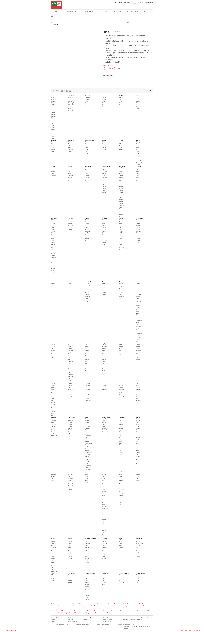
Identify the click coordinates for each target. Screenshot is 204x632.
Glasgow (121, 383)
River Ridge (139, 538)
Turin (86, 355)
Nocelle (138, 394)
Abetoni (53, 145)
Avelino (53, 558)
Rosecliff (87, 445)
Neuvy (86, 300)
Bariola (121, 169)
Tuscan (138, 471)
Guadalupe (70, 558)
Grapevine (87, 469)
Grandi (87, 103)
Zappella (121, 476)
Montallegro (105, 558)
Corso (120, 219)
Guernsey (53, 225)
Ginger (138, 328)
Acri (86, 348)
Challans (53, 227)
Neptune (87, 221)
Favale (120, 227)
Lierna (137, 108)
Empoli (104, 489)
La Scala (121, 140)
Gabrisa (138, 387)
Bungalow (87, 394)
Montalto (87, 238)
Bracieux (87, 301)
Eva (52, 110)
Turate (120, 173)
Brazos (137, 539)
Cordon (53, 286)
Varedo (121, 201)
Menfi (103, 244)
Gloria (137, 153)
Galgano (53, 248)
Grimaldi (70, 433)
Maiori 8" (104, 426)
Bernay (104, 190)
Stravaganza (139, 142)
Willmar (87, 558)
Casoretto (70, 175)
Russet (103, 504)
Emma (52, 234)
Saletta (120, 482)
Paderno (121, 238)
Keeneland (54, 343)
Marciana (70, 376)
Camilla (138, 223)
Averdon (87, 283)
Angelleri (53, 547)
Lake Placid (71, 95)
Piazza (120, 576)
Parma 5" (70, 480)
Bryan (86, 545)
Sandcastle (138, 294)
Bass (120, 294)
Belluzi (121, 244)
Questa (103, 391)
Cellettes (87, 294)
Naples (86, 476)
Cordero (53, 344)
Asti (52, 400)
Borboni (53, 552)
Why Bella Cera (71, 617)
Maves (86, 298)
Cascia (69, 346)
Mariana (53, 133)
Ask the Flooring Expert (109, 617)
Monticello (87, 450)
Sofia (52, 233)
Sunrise (70, 385)
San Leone (104, 554)
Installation (70, 619)
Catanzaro (138, 446)
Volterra (138, 480)
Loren (120, 422)
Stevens (53, 350)
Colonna (138, 354)
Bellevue (70, 428)
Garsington (88, 422)
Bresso (120, 240)
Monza (121, 218)
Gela (86, 171)
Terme (120, 221)
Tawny (137, 285)
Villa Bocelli (122, 166)
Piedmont (53, 424)
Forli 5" (70, 476)
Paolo (52, 264)
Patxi (120, 435)
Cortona (138, 482)
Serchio (121, 283)
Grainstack (70, 396)
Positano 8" (105, 422)
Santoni (87, 240)
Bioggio (70, 288)
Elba (69, 99)
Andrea (53, 231)
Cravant (104, 192)
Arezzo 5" (70, 472)
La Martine (88, 446)
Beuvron (104, 182)
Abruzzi (53, 391)
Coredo (104, 290)
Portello (70, 169)
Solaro (52, 567)
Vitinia (137, 458)
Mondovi (70, 350)
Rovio (69, 285)
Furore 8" (104, 424)
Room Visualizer (72, 12)
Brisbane (70, 180)
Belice (120, 539)
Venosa (70, 582)
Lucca (52, 147)
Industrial (138, 331)
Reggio (138, 578)
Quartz (103, 493)
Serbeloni (138, 103)
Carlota (53, 472)
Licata (86, 167)
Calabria (53, 426)
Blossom (70, 223)
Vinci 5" (70, 487)
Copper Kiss (139, 333)
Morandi (87, 95)
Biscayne (70, 229)
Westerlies (87, 461)
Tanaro (121, 288)
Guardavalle (71, 539)
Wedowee (53, 564)
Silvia (137, 158)
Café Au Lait (139, 301)
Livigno (53, 580)
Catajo (52, 167)
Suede (103, 500)
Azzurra (53, 549)
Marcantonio (54, 246)
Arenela (104, 227)
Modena (104, 140)
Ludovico (53, 259)
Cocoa (137, 335)
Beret (69, 394)
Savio (120, 474)
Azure (103, 525)
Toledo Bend (54, 435)
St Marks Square (140, 357)
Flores (86, 179)
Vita (103, 480)
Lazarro (70, 576)
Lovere (121, 352)
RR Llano (138, 551)
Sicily (86, 482)
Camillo (53, 255)
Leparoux (53, 355)
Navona (138, 352)
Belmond (53, 112)
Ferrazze (138, 431)
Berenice (53, 274)
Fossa (120, 504)
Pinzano (121, 171)
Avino (52, 97)
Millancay (87, 288)
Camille (70, 383)
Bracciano (53, 175)
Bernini (87, 218)
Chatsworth (88, 465)
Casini (137, 448)
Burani (120, 106)
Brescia (53, 409)
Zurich (87, 343)
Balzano (53, 575)
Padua (86, 344)
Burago (121, 236)
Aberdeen (121, 385)
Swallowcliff (88, 424)
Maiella (121, 424)
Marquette (70, 420)
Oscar (52, 119)
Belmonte (87, 578)
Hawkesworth (88, 452)
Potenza (104, 231)
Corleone (87, 586)
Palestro (104, 582)
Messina (87, 474)
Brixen (103, 286)
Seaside (87, 392)
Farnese (138, 359)
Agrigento (104, 538)
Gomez (53, 346)
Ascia (52, 396)
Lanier (52, 562)
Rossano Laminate (124, 573)
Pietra (52, 385)
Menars (87, 286)
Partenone (70, 541)
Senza (120, 216)
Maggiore (138, 396)
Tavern (138, 300)
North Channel (88, 391)
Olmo (137, 99)
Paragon (138, 221)
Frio (69, 545)
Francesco (53, 257)
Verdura (121, 545)
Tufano (121, 484)
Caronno (121, 177)
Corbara (121, 500)
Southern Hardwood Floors (82, 624)
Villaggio (138, 400)
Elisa (137, 167)
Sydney (70, 182)
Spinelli (121, 480)
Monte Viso (54, 382)
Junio (52, 261)
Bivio (120, 229)
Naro (86, 169)
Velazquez (53, 357)
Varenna (121, 346)
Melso (86, 575)
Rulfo (52, 134)
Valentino (53, 140)
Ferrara (138, 240)
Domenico (121, 489)
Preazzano (138, 392)
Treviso (53, 407)
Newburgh (121, 392)
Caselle (138, 426)
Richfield (87, 564)
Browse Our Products (194, 630)
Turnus (53, 545)
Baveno (87, 359)
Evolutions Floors (107, 621)
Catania (138, 454)
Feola (52, 554)
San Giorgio (71, 389)
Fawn (86, 227)
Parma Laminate (140, 573)
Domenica (104, 240)
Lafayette (70, 145)
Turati (103, 584)
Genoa (52, 389)
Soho (69, 147)
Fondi (52, 543)
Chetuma (87, 175)
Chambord (88, 281)
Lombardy (122, 343)
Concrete (138, 296)
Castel (103, 219)
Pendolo (121, 478)
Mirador (87, 177)
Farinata (104, 357)
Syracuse (87, 346)
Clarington (87, 543)
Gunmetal (138, 326)
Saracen (121, 428)
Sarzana (53, 143)
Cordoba (53, 471)
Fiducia (138, 169)
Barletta (70, 543)
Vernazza (104, 348)
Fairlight (87, 420)
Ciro (137, 233)
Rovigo (53, 404)
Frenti (69, 552)
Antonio (138, 149)
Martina (121, 97)
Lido (86, 352)
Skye (120, 391)
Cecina (86, 365)
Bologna (138, 420)
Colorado (138, 554)
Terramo (121, 145)
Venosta (121, 149)
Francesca (53, 236)
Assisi (86, 472)
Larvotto (70, 418)
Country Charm (123, 249)
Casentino (138, 472)
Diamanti (104, 471)
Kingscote (87, 431)
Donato (70, 179)
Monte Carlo (71, 417)
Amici (120, 491)
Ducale (138, 580)
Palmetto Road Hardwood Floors (126, 624)
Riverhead (104, 101)
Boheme (104, 385)
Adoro (103, 383)
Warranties (139, 619)
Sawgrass (70, 218)
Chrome (138, 292)
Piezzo (103, 528)
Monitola (121, 234)
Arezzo (138, 418)
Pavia (86, 372)
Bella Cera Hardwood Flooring (58, 617)
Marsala (138, 445)
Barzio (103, 283)
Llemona (70, 554)
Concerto (138, 155)
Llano (69, 547)
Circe (52, 556)
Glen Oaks (87, 385)
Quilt (86, 552)
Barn (137, 288)
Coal (137, 341)
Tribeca (70, 143)
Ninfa (103, 223)
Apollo (87, 225)
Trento (137, 450)
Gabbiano (53, 219)
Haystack (104, 510)
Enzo (86, 149)
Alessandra (53, 266)
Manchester (88, 539)
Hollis (86, 387)
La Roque (104, 171)
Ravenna (53, 428)
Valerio (53, 244)
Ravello (53, 95)
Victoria (53, 476)
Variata (53, 387)
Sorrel (103, 512)
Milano (70, 166)
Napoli (120, 430)
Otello (137, 242)
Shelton (53, 285)
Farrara (104, 515)
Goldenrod (104, 498)
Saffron (104, 497)
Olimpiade (138, 160)
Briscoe (121, 301)
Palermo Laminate (90, 573)
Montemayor (54, 474)
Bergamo (138, 281)
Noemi (120, 101)
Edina (86, 554)
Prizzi (86, 580)
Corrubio (138, 430)
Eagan (86, 556)
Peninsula (87, 389)
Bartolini (138, 166)
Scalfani (104, 236)
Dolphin (138, 318)
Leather (138, 339)
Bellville (87, 547)
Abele (52, 270)
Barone (104, 552)
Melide (70, 283)
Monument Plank (89, 140)
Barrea (52, 173)
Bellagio (138, 101)
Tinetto (104, 370)
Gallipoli (70, 352)
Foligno (70, 380)
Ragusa (104, 519)
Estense (53, 171)
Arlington (87, 428)
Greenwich (70, 142)
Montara (104, 281)
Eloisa (120, 103)
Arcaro (53, 352)
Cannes (121, 182)
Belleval (104, 169)
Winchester (88, 435)
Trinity (138, 541)
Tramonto (53, 551)
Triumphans (139, 162)
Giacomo (70, 422)
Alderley (87, 418)
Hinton (70, 219)
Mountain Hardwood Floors (103, 624)
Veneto (87, 363)
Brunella (53, 276)
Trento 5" (70, 485)
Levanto (104, 344)
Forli (137, 422)
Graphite (138, 324)
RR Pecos (138, 552)
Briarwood (87, 383)
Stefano (121, 578)
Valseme (104, 184)
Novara (87, 370)
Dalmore (121, 382)
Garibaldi (104, 543)
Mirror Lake (71, 97)
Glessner (87, 430)
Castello (53, 166)
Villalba (121, 233)
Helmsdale (121, 396)
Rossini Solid (139, 218)
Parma (137, 439)
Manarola (104, 367)
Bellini (120, 143)
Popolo (138, 346)
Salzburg (53, 417)
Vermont (53, 283)
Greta (120, 99)
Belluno (53, 406)
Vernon (87, 433)
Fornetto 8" (105, 431)
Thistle (103, 502)
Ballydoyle (87, 456)
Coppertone (139, 320)
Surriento (104, 389)
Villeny (87, 303)
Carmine (53, 242)
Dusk (137, 315)
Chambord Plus (106, 166)
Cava (52, 569)
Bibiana (87, 234)
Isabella (138, 238)
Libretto (138, 227)
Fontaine (87, 437)
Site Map (53, 619)
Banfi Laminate (72, 573)
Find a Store (184, 630)
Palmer (104, 103)
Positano (138, 382)
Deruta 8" (104, 430)
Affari (103, 578)
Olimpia (53, 251)
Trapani (87, 584)
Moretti (121, 242)
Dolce (52, 108)
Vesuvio (121, 485)
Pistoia (86, 357)
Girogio (53, 169)
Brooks (70, 101)
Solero (120, 443)
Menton (121, 186)
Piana (120, 426)
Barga (52, 142)
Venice (86, 471)
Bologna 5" (71, 474)
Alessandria (122, 417)
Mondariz (53, 268)
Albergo (138, 385)
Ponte (86, 106)
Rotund (138, 348)
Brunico (70, 344)
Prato (137, 219)
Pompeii (121, 471)
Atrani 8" (104, 420)
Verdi (120, 142)
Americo (53, 272)
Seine (69, 392)
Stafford (87, 549)
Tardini (138, 575)
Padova (70, 578)
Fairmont (70, 426)
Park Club (70, 110)
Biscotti (138, 305)
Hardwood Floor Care (89, 617)
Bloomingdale (71, 103)
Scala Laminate (106, 573)
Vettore (121, 433)
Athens (87, 562)
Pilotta (137, 576)
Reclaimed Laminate (90, 538)
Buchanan (53, 431)
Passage (87, 99)
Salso (120, 541)
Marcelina (121, 223)
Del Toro (53, 101)
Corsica (53, 538)
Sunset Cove (88, 400)
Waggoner (121, 296)
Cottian (53, 383)
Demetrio (138, 231)
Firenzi (138, 456)
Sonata (137, 236)
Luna (52, 125)
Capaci (86, 576)
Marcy (69, 106)
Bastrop (53, 430)
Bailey (52, 348)
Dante (52, 240)
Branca (53, 288)
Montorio (138, 424)
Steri (120, 575)
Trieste (52, 392)
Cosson (87, 290)
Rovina (87, 143)
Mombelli (138, 229)
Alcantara (121, 290)
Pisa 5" (69, 482)
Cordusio (104, 576)
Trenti (69, 551)
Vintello (53, 541)
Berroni (104, 350)
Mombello (121, 179)
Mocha (138, 283)
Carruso (53, 118)
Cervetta (87, 155)
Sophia (138, 171)
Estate (86, 417)
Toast (137, 322)
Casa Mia (104, 218)
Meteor (104, 526)
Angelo (121, 225)
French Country (123, 248)
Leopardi (121, 498)
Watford (104, 491)
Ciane (120, 543)
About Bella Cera (107, 619)
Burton (53, 560)
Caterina (53, 114)
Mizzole (138, 433)
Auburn (104, 506)
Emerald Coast (106, 417)
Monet (69, 382)
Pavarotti (87, 142)
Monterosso (105, 346)
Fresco (137, 582)
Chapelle (104, 179)
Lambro (121, 286)
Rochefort (53, 229)
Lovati (120, 246)
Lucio (137, 151)
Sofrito (70, 359)
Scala (69, 167)
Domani (87, 180)
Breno (120, 350)
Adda (137, 106)
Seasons (138, 147)
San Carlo (138, 350)
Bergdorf (87, 467)
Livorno (87, 367)
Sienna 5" (70, 484)
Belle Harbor (88, 382)
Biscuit (137, 311)
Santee (103, 495)
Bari (137, 461)
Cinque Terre (105, 343)
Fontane (104, 225)
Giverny (70, 387)
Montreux (104, 177)
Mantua (53, 578)
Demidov (138, 177)
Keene (69, 108)
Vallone (138, 389)
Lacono (104, 545)
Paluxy (138, 547)
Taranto (138, 460)
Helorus (138, 476)
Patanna (87, 588)
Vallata (120, 197)
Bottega (70, 424)
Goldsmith (138, 330)
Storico (121, 175)
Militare (53, 249)
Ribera (120, 418)
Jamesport (104, 106)
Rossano (53, 263)
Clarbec (104, 186)
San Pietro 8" (105, 428)
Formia (70, 580)
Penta (120, 584)
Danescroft (87, 458)
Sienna (137, 443)
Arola (137, 391)
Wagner (53, 106)
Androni (121, 472)
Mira (86, 361)
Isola (103, 238)
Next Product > (108, 65)
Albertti (138, 179)
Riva (103, 285)
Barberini (138, 355)
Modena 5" (71, 478)
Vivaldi (138, 140)
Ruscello (70, 538)
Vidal (52, 104)
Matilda (87, 233)
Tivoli (137, 463)
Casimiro (53, 277)
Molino (104, 221)
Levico (87, 104)
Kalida (86, 560)
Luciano (104, 382)
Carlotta (53, 129)
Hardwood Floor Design (142, 617)
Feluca (103, 354)
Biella (86, 369)
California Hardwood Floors (61, 624)
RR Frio (138, 545)
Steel (137, 286)
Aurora (53, 223)
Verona (138, 417)
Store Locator (123, 617)
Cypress (138, 556)
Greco (69, 171)
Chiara (120, 104)
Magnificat (138, 157)
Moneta (121, 194)
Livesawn (104, 392)
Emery (103, 167)
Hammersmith (88, 443)
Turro (69, 173)
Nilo (120, 580)
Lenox (69, 151)
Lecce (52, 418)
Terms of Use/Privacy (73, 621)
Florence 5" (71, 489)
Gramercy (70, 149)
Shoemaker (54, 354)
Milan (86, 478)
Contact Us (53, 621)
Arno (52, 398)
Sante (52, 238)
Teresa (86, 229)
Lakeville (87, 551)
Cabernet (121, 180)
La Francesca (105, 352)
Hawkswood (88, 460)
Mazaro (121, 547)
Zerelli (103, 482)
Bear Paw (138, 145)
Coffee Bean (105, 508)
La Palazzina (139, 343)
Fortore (121, 487)
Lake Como (139, 95)
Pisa (137, 441)
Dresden (53, 281)
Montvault (104, 180)
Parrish (104, 104)
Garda (137, 97)
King (120, 298)
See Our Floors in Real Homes (127, 619)
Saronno (121, 199)
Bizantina (121, 582)
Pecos (137, 143)
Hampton (104, 95)
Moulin (87, 292)
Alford (120, 394)
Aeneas (87, 223)
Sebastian (87, 231)
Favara (86, 173)
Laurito (138, 383)
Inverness (121, 387)
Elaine (52, 290)
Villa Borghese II (72, 343)
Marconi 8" (105, 433)
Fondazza (87, 97)
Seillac (103, 175)
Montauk (104, 99)
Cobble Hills (71, 104)
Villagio (121, 184)
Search (85, 619)
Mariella (121, 95)
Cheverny (87, 285)
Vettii (120, 502)
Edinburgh (121, 389)
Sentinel (70, 221)
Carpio (52, 478)
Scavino (121, 493)
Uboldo (121, 195)
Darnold (87, 541)
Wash (137, 307)
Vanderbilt (87, 463)
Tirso (120, 285)
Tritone (87, 219)
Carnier (70, 431)
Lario (137, 104)
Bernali (104, 242)
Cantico (121, 167)
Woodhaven (88, 396)
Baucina (70, 378)
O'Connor (121, 300)
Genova (70, 471)
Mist (137, 309)
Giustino (138, 164)
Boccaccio (53, 121)
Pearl (137, 303)
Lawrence (87, 236)
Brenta (120, 292)
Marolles (104, 173)
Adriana (121, 231)
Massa (52, 151)
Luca (137, 435)
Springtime (71, 391)
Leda (137, 175)
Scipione (53, 253)
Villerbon (87, 296)
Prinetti (138, 225)
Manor (137, 298)
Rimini (86, 354)
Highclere (87, 426)
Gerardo (53, 131)
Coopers (104, 97)
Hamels (87, 398)
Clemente (53, 279)
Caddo (52, 433)
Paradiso (70, 286)
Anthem (70, 227)
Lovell (86, 439)
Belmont (87, 441)
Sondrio (104, 294)
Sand (137, 290)
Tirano (120, 348)
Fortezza (104, 234)
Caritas (137, 173)
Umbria (53, 402)
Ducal (86, 153)
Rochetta (104, 233)
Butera (86, 182)
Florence (138, 452)
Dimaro (104, 288)
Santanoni (87, 454)
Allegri (121, 147)
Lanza (103, 575)
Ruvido (53, 573)
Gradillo (53, 103)
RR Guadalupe (139, 543)
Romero (53, 480)
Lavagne (104, 541)
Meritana (53, 149)
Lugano (70, 281)
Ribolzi (70, 430)
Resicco (138, 398)
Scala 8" (104, 418)
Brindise (104, 387)
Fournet (104, 188)
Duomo (70, 177)
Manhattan (71, 140)
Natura (86, 101)
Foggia (87, 350)
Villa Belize (88, 166)
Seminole (70, 225)
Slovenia (53, 422)
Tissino (121, 281)
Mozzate (121, 214)
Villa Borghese (55, 218)
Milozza (104, 229)
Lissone (53, 221)
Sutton (52, 566)
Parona (138, 428)
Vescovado (53, 99)
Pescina (70, 556)
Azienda (121, 192)
